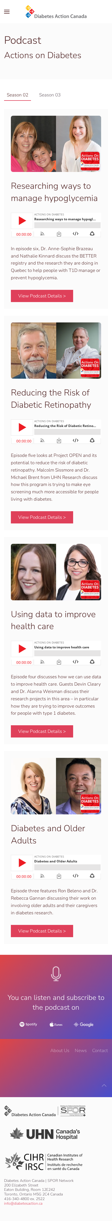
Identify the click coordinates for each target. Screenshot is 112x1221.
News (81, 1050)
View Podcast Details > (42, 296)
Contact (100, 1050)
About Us (59, 1050)
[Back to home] (56, 11)
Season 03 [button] (50, 95)
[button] (7, 11)
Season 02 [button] (17, 95)
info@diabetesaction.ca (23, 1203)
